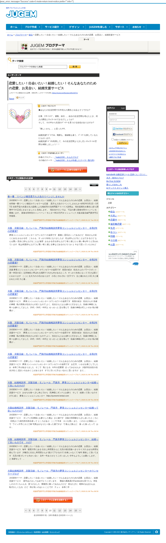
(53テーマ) (122, 216)
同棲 (112, 236)
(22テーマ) (119, 245)
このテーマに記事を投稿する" (53, 500)
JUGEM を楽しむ (99, 27)
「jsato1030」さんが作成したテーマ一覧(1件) (74, 160)
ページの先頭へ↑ (156, 532)
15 (76, 189)
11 (54, 189)
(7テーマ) (119, 236)
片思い (113, 215)
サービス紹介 (53, 27)
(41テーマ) (122, 240)
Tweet (11, 99)
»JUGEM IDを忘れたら (117, 151)
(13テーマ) (122, 232)
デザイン (75, 27)
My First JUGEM (113, 181)
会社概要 (45, 532)
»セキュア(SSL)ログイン (118, 148)
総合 (112, 211)
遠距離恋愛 (116, 224)
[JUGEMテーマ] (86, 39)
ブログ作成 (32, 27)
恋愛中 (113, 219)
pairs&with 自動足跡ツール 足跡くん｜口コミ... (126, 174)
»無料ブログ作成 (115, 157)
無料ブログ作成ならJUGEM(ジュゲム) (21, 15)
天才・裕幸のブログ (115, 178)
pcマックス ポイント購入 (117, 188)
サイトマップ (55, 532)
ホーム (14, 27)
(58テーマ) (122, 220)
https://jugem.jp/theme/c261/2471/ (65, 93)
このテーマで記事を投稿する (67, 170)
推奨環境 (37, 532)
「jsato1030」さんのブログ (66, 157)
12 (60, 189)
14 (70, 189)
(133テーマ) (120, 212)
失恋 (112, 228)
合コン (113, 232)
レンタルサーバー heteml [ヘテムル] (122, 254)
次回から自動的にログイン (124, 140)
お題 (112, 244)
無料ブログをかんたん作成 (15, 8)
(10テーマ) (126, 224)
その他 (113, 240)
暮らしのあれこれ (114, 184)
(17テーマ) (119, 228)
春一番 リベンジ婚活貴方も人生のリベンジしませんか (36, 196)
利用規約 (11, 532)
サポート (120, 27)
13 (65, 189)
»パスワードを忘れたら (117, 154)
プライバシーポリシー (24, 532)
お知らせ (137, 27)
